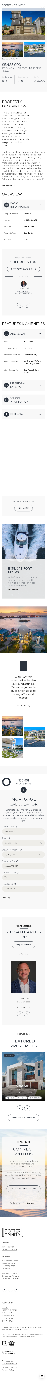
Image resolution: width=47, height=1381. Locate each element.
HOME (5, 1307)
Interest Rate (9, 872)
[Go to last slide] (20, 305)
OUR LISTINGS (8, 1313)
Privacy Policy (8, 1370)
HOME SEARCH (9, 1318)
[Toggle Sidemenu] (42, 5)
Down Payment (10, 850)
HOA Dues (7, 884)
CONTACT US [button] (8, 1321)
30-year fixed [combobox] (11, 843)
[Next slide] (27, 305)
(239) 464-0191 (30, 1203)
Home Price (8, 827)
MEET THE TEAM (9, 1310)
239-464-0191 (24, 291)
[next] (27, 1108)
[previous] (20, 1108)
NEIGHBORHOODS (11, 1315)
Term (4, 838)
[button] (23, 1188)
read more (13, 590)
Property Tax (8, 861)
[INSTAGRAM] (10, 1289)
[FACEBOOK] (4, 1289)
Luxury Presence (9, 1363)
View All (35, 49)
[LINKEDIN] (16, 1289)
